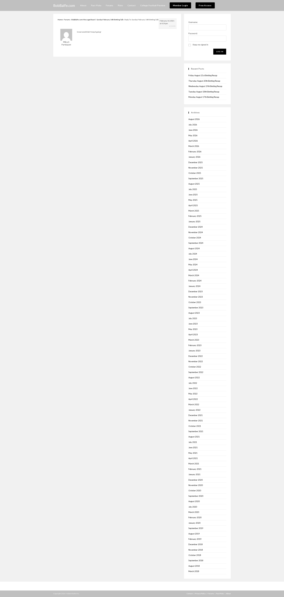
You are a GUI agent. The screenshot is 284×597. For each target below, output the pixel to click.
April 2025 (193, 205)
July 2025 (192, 189)
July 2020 (192, 507)
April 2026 (193, 141)
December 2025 (195, 162)
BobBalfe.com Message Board (83, 19)
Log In (219, 51)
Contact (190, 593)
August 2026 (194, 119)
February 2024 (194, 280)
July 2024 (192, 254)
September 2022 (195, 372)
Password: (192, 33)
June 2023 (193, 324)
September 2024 (195, 243)
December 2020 (195, 480)
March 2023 (193, 340)
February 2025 (194, 216)
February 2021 (194, 469)
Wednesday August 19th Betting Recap (205, 86)
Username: (193, 22)
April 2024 (193, 270)
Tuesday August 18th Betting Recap (203, 92)
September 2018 (195, 560)
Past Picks (220, 593)
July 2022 (192, 383)
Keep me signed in (200, 44)
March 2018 (193, 571)
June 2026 (193, 130)
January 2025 (194, 221)
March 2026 (193, 146)
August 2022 (194, 377)
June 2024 (193, 259)
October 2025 (194, 173)
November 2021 (195, 420)
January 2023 (194, 350)
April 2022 (193, 399)
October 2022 (194, 367)
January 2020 (194, 523)
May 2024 (192, 264)
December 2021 (195, 415)
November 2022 (195, 361)
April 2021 (193, 458)
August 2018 (194, 566)
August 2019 (194, 534)
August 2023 (194, 313)
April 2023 (193, 334)
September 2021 (195, 431)
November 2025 (195, 168)
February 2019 (194, 539)
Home (60, 19)
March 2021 (193, 463)
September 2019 (195, 528)
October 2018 (194, 555)
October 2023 (194, 302)
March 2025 (193, 211)
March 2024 (193, 275)
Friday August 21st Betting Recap (202, 75)
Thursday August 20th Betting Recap (204, 81)
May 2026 (192, 135)
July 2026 (192, 124)
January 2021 (194, 474)
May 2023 (192, 329)
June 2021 (193, 447)
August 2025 (194, 184)
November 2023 (195, 297)
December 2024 (195, 227)
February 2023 (194, 345)
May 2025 (192, 200)
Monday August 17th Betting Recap (203, 97)
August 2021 (194, 437)
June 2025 (193, 194)
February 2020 (194, 517)
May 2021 (192, 453)
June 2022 (193, 388)
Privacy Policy (200, 593)
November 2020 (195, 485)
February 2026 (194, 151)
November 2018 (195, 550)
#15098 (172, 26)
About (228, 593)
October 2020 (194, 490)
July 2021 (192, 442)
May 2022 (192, 393)
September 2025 (195, 178)
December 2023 (195, 291)
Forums (67, 19)
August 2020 (194, 501)
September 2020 (195, 496)
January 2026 (194, 157)
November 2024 (195, 232)
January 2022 (194, 410)
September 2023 (195, 307)
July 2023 (192, 318)
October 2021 (194, 426)
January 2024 (194, 286)
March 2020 (193, 512)
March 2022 (193, 404)
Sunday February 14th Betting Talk (110, 19)
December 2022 (195, 356)
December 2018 (195, 544)
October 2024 (194, 237)
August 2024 (194, 248)
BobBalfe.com (64, 5)
